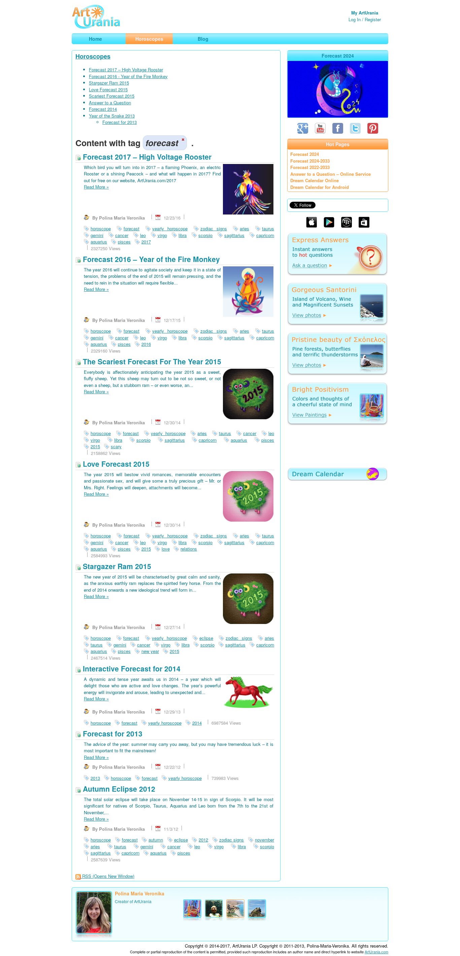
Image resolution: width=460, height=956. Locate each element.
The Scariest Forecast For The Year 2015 (151, 361)
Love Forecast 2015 (108, 89)
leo (143, 235)
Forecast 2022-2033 (310, 167)
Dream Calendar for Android (319, 187)
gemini (97, 235)
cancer (121, 235)
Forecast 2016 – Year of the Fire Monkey (150, 259)
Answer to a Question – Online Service (330, 174)
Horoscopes (92, 56)
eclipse (206, 638)
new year (150, 651)
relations (188, 549)
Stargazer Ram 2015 (109, 82)
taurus (268, 228)
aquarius (99, 241)
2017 (146, 241)
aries (244, 228)
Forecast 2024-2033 (310, 161)
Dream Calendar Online (314, 180)
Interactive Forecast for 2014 (130, 668)
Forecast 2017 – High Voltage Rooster (126, 69)
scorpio (205, 235)
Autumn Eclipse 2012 (118, 789)
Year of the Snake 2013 (112, 115)
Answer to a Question (110, 102)
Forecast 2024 (304, 154)
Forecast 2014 (103, 109)
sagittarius (234, 235)
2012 (203, 839)
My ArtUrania (364, 12)
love (166, 549)
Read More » (96, 187)
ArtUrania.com (376, 951)
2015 (95, 446)
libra (182, 235)
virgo (162, 235)
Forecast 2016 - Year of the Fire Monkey (128, 76)
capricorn (265, 235)
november (264, 839)
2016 (146, 344)
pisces (124, 241)
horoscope (101, 228)
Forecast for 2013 (119, 122)
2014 (197, 723)
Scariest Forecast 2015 (111, 96)
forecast (131, 228)
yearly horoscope (170, 228)
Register (373, 19)
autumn (156, 839)
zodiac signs (213, 228)
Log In (355, 19)
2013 (95, 778)
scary (116, 446)
